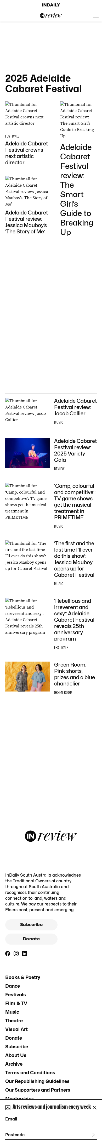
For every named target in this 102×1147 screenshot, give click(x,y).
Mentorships (19, 1098)
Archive (13, 1064)
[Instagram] (16, 953)
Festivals (15, 994)
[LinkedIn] (24, 953)
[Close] (94, 1107)
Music (12, 1012)
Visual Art (16, 1029)
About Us (15, 1055)
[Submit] (91, 1135)
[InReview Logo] (51, 16)
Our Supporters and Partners (37, 1090)
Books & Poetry (22, 977)
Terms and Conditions (30, 1072)
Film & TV (16, 1003)
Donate (31, 938)
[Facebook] (7, 953)
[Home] (51, 5)
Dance (12, 986)
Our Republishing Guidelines (37, 1081)
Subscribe (31, 924)
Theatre (14, 1020)
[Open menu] (96, 16)
